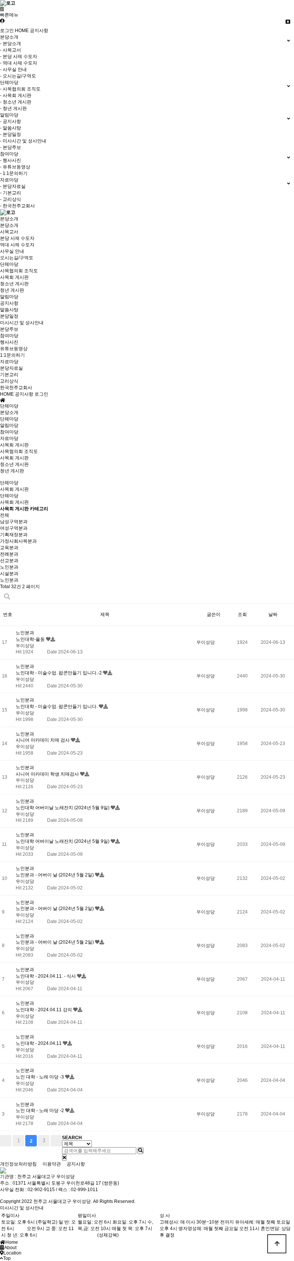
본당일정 (9, 316)
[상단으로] (276, 1243)
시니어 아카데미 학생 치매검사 (48, 774)
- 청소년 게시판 (15, 102)
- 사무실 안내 (13, 69)
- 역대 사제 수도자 (18, 63)
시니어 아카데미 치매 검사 (43, 740)
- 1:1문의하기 (14, 173)
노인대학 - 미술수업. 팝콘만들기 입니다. (57, 706)
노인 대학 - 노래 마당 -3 (40, 1077)
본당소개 (9, 218)
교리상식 (9, 381)
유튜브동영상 (14, 348)
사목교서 (9, 231)
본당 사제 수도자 (17, 238)
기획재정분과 (14, 534)
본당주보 (9, 329)
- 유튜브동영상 (15, 167)
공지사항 (39, 30)
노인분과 (9, 567)
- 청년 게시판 (13, 108)
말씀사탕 (9, 309)
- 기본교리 (10, 193)
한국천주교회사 (16, 387)
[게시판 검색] (7, 596)
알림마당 (9, 296)
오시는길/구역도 (16, 257)
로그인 (7, 30)
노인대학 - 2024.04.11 (39, 1043)
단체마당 (9, 264)
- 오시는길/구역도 (18, 76)
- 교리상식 (10, 199)
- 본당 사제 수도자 (18, 56)
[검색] (140, 1150)
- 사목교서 (10, 50)
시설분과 (9, 573)
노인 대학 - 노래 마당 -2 (40, 1110)
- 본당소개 (10, 43)
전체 (4, 515)
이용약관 (51, 1164)
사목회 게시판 (14, 277)
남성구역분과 (14, 521)
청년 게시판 (12, 290)
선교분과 (9, 560)
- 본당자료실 (13, 186)
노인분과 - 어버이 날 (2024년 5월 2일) (55, 875)
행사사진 (9, 342)
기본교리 (9, 374)
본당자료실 (11, 368)
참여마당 (9, 335)
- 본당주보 (10, 147)
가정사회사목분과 (18, 541)
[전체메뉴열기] (2, 9)
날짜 (273, 614)
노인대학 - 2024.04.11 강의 (44, 1009)
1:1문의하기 (12, 355)
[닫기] (64, 1157)
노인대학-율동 (31, 639)
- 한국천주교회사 (17, 206)
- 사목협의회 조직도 (20, 89)
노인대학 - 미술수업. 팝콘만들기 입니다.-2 (59, 673)
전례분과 (9, 554)
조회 (242, 614)
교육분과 (9, 547)
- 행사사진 (10, 160)
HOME (22, 30)
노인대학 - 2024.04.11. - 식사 (46, 976)
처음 (5, 1140)
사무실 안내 (12, 251)
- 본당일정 (10, 134)
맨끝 (56, 1140)
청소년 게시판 (14, 283)
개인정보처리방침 (18, 1164)
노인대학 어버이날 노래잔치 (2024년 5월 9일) (63, 807)
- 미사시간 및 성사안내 (23, 141)
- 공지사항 (10, 121)
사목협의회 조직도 (19, 270)
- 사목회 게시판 (15, 95)
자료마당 (9, 361)
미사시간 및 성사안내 (22, 322)
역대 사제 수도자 (17, 244)
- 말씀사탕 (10, 128)
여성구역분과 (14, 528)
